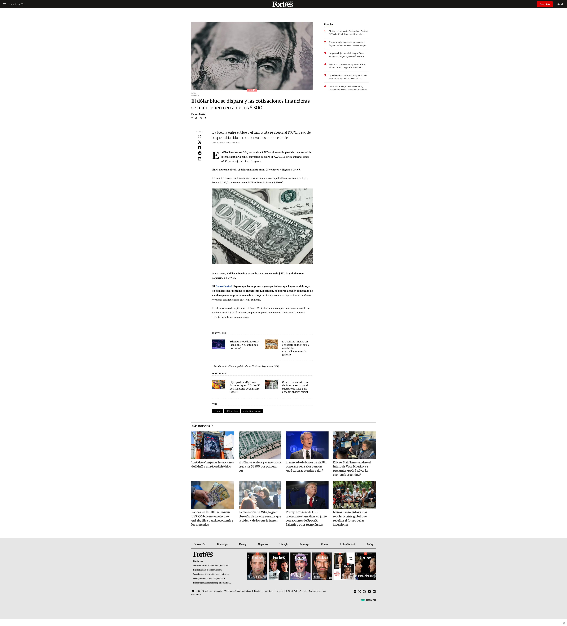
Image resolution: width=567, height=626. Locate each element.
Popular (328, 24)
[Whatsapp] (199, 137)
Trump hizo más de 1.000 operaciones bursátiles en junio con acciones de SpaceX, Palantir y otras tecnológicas (306, 518)
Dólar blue (232, 411)
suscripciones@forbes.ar (215, 579)
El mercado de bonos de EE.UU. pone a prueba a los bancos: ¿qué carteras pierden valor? (306, 466)
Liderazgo (222, 544)
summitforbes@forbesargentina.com (214, 574)
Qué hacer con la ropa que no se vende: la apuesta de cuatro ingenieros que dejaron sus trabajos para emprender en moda (348, 77)
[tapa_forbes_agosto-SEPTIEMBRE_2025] (365, 566)
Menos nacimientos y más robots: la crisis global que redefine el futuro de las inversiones (350, 518)
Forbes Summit (347, 544)
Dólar (218, 411)
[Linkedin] (199, 159)
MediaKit (196, 591)
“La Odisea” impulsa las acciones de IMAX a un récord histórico (212, 464)
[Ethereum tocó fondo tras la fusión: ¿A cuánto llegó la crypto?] (218, 344)
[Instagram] (364, 592)
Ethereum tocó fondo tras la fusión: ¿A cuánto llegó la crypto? (244, 345)
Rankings (304, 544)
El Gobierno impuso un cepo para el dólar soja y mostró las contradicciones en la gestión (295, 348)
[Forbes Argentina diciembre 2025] (322, 566)
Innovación (199, 544)
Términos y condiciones (264, 591)
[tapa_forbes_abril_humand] (279, 566)
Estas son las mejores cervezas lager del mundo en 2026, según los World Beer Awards (348, 44)
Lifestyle (284, 544)
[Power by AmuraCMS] (368, 600)
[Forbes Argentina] (283, 4)
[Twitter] (199, 142)
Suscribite (545, 4)
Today (370, 544)
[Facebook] (199, 148)
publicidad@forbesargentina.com (215, 566)
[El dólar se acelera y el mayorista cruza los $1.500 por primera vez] (260, 445)
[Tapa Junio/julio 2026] (257, 566)
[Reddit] (199, 153)
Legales (280, 591)
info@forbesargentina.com (211, 570)
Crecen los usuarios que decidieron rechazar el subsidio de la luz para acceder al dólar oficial (295, 387)
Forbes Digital (198, 114)
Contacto (218, 591)
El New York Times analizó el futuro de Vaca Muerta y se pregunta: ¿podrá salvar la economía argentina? (352, 468)
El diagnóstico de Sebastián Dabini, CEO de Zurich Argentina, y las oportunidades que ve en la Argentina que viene (348, 33)
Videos (324, 544)
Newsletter (207, 591)
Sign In (560, 4)
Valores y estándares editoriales (237, 591)
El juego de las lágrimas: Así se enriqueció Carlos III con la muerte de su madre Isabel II (245, 387)
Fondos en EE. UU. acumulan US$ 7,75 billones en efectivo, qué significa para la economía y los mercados (212, 518)
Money (242, 544)
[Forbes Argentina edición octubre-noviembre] (344, 566)
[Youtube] (369, 592)
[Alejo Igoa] (300, 566)
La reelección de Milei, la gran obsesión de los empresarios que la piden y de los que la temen (260, 516)
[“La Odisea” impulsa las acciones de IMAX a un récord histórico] (212, 445)
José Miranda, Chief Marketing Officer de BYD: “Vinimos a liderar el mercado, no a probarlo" (348, 88)
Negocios (263, 544)
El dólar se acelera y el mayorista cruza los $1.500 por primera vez (260, 466)
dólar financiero (252, 411)
